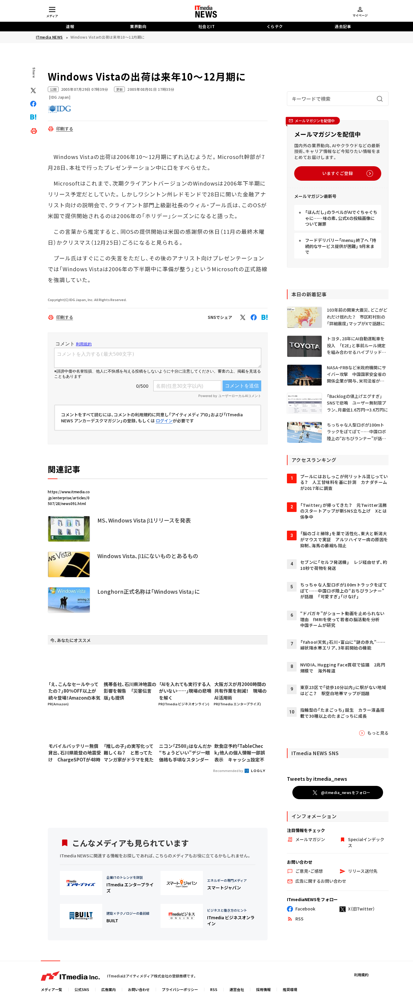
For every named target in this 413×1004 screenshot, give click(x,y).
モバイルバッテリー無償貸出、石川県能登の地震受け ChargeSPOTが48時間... (74, 753)
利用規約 (361, 974)
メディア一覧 (51, 989)
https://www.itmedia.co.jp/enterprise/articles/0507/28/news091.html (69, 497)
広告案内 (108, 989)
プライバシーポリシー (180, 989)
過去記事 (343, 26)
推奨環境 (290, 989)
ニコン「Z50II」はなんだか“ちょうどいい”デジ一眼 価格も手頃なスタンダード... (185, 753)
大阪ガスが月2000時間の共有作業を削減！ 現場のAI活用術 (240, 691)
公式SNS (81, 989)
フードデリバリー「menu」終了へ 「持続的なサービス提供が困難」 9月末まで (340, 246)
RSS (213, 989)
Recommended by (228, 770)
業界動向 (138, 26)
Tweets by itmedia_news (317, 779)
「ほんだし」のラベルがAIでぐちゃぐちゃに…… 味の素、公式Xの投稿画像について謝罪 (341, 218)
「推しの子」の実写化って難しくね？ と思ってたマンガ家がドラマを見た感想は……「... (129, 753)
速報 (70, 26)
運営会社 (236, 989)
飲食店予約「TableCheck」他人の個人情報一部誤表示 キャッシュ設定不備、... (239, 753)
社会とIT (206, 26)
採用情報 (263, 989)
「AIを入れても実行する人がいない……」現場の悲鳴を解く (185, 691)
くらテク (275, 26)
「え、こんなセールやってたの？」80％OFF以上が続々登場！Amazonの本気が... (74, 691)
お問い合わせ (139, 989)
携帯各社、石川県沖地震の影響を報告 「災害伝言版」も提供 (130, 691)
